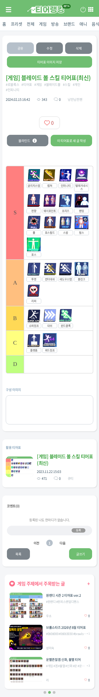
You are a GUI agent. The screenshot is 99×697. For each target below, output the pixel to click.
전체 (30, 24)
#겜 (55, 666)
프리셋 (16, 24)
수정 (49, 48)
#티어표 (26, 84)
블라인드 (24, 140)
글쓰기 (80, 554)
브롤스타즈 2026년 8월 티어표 (66, 627)
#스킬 (66, 84)
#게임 (38, 84)
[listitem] (49, 212)
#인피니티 (12, 89)
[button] (45, 692)
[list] (49, 269)
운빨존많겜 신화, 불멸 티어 (63, 659)
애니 (83, 24)
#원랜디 (51, 601)
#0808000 (52, 633)
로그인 (83, 10)
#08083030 (66, 633)
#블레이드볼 (52, 84)
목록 (18, 554)
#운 (75, 666)
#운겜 (81, 666)
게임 (43, 24)
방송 (55, 24)
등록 (78, 530)
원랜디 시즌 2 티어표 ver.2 (63, 595)
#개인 (76, 84)
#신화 (68, 666)
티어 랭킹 (45, 9)
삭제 (79, 48)
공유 (20, 48)
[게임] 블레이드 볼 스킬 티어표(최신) (65, 459)
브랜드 (69, 24)
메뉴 (90, 9)
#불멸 (61, 666)
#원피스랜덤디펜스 (67, 601)
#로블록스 (12, 84)
